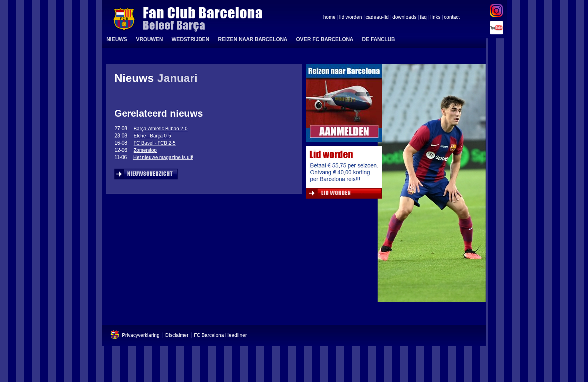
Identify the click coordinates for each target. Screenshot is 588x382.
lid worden (350, 17)
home (329, 17)
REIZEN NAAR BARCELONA (252, 39)
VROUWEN (149, 39)
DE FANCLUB (378, 39)
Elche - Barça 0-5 (152, 136)
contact (452, 17)
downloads (404, 17)
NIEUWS (116, 39)
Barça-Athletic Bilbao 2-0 (161, 128)
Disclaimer (176, 335)
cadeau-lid (377, 17)
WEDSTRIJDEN (190, 39)
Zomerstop (145, 150)
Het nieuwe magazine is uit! (163, 157)
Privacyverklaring (141, 335)
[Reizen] (344, 105)
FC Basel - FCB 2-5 (155, 143)
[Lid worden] (344, 174)
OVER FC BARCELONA (324, 39)
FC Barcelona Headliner (220, 335)
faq (423, 17)
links (435, 17)
